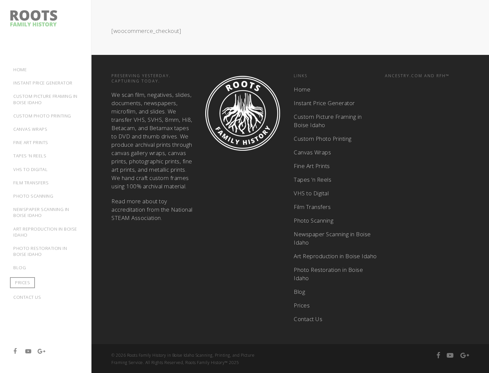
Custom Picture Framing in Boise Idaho (328, 121)
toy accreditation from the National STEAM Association (152, 209)
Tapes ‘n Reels (312, 179)
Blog (299, 291)
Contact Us (308, 319)
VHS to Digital (311, 193)
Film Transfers (312, 207)
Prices (22, 282)
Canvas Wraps (312, 152)
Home (302, 89)
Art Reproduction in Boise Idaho (335, 256)
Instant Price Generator (324, 103)
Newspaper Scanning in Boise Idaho (332, 238)
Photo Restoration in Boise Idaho (328, 274)
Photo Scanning (313, 220)
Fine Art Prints (312, 166)
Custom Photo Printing (323, 138)
